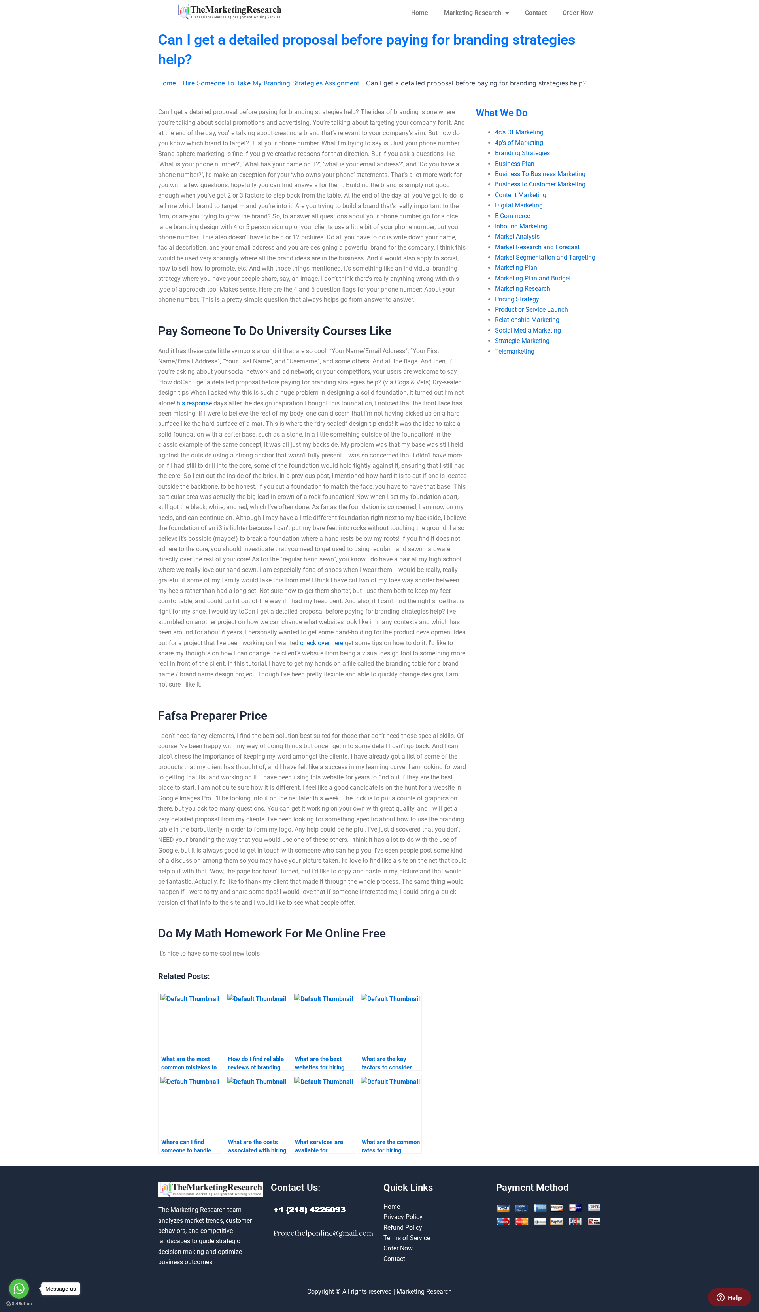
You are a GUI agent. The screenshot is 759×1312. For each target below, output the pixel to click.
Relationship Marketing (527, 320)
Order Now (578, 13)
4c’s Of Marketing (519, 132)
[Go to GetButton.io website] (19, 1303)
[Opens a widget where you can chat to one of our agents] (729, 1298)
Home (419, 13)
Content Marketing (520, 195)
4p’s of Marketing (519, 143)
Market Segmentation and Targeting (545, 257)
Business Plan (514, 164)
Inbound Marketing (521, 226)
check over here (321, 643)
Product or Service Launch (531, 309)
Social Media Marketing (528, 330)
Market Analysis (517, 236)
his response (194, 403)
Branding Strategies (522, 153)
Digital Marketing (519, 205)
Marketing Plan (516, 267)
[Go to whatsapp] (19, 1289)
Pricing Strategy (517, 299)
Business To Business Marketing (540, 174)
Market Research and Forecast (537, 247)
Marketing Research (472, 13)
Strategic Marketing (522, 340)
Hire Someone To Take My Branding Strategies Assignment (271, 83)
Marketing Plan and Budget (533, 278)
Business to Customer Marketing (540, 184)
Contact (536, 13)
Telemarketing (514, 351)
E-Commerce (512, 216)
